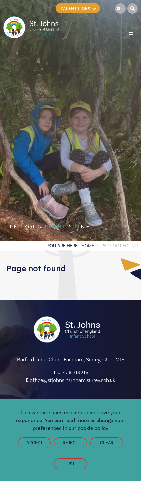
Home (87, 245)
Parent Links (75, 9)
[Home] (31, 27)
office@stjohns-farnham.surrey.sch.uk (72, 380)
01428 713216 (72, 372)
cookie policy (93, 428)
